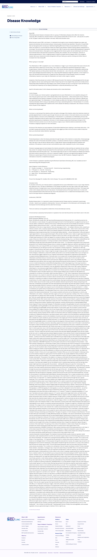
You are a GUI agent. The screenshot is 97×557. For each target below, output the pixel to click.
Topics (67, 519)
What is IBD (25, 517)
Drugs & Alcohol (81, 523)
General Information (69, 528)
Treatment (79, 541)
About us (24, 535)
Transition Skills (40, 531)
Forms (79, 526)
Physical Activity (80, 530)
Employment (68, 526)
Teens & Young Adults (59, 530)
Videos (56, 544)
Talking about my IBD (70, 539)
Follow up (39, 521)
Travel (67, 541)
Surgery (67, 537)
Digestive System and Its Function (28, 519)
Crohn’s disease (25, 530)
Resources (58, 517)
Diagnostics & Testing (82, 521)
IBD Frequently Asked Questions (28, 532)
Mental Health (80, 528)
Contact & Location (90, 1)
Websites (57, 546)
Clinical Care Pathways (59, 535)
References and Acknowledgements (66, 552)
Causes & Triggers (25, 526)
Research (23, 540)
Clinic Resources (35, 29)
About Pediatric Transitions (43, 528)
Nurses (56, 523)
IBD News (82, 1)
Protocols (57, 542)
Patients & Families (58, 526)
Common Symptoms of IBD (27, 523)
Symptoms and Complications (83, 537)
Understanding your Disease (71, 544)
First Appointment (41, 519)
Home (30, 29)
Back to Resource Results (15, 32)
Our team (23, 542)
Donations (24, 537)
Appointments (41, 517)
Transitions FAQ (41, 533)
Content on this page (43, 552)
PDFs (56, 537)
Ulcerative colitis (25, 528)
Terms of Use (50, 552)
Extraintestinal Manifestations (27, 521)
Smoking (67, 535)
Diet (66, 523)
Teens (79, 539)
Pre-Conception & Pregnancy (71, 532)
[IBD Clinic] (7, 6)
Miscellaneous (68, 530)
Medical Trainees (58, 521)
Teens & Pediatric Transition (45, 524)
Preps (56, 540)
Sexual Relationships (81, 532)
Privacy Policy (56, 552)
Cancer (67, 521)
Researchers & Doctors (59, 528)
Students (79, 535)
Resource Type (58, 533)
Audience (57, 519)
